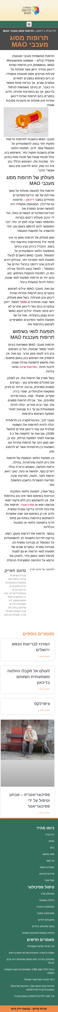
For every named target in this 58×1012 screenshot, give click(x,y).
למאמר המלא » (44, 656)
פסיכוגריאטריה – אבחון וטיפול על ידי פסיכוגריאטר (29, 800)
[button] (29, 24)
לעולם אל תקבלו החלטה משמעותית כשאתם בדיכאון (28, 677)
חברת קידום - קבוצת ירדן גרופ (29, 1008)
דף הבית (51, 30)
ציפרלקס (42, 703)
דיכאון (40, 30)
